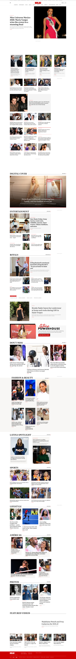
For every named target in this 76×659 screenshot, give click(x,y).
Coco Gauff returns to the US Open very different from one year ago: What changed (40, 501)
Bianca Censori (45, 0)
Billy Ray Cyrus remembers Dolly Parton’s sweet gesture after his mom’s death (59, 70)
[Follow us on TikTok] (16, 657)
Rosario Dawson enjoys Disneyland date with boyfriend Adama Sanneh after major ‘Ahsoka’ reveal (30, 605)
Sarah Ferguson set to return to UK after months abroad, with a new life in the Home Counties (16, 89)
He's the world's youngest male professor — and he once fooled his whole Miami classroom (15, 525)
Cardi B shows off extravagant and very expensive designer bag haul (42, 423)
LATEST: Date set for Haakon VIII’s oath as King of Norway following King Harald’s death (37, 289)
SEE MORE (48, 211)
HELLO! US (30, 653)
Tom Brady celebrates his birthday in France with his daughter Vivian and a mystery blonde (45, 600)
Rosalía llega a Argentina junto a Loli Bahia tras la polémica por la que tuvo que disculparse (43, 574)
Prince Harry (28, 0)
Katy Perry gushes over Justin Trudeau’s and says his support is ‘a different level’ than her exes (30, 138)
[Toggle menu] (10, 2)
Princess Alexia (41, 0)
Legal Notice (29, 657)
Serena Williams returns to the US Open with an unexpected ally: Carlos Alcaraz (19, 483)
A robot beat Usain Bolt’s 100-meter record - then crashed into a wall (29, 528)
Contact (52, 657)
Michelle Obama (37, 0)
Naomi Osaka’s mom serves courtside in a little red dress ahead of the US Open (15, 153)
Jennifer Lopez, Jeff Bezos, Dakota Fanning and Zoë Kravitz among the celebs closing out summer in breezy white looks (17, 424)
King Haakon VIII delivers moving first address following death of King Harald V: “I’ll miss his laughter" (30, 89)
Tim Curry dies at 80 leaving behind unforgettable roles (36, 245)
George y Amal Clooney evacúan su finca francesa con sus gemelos (15, 551)
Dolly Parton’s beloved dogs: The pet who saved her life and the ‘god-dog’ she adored (17, 364)
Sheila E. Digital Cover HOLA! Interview (44, 642)
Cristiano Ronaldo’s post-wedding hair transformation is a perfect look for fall (30, 428)
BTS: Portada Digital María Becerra (59, 642)
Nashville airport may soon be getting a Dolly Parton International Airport (44, 130)
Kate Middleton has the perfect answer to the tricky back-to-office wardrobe (16, 289)
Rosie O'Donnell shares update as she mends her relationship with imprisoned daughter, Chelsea (44, 138)
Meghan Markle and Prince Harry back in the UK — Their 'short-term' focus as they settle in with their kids (37, 280)
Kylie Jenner (53, 0)
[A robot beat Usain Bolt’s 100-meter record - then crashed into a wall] (30, 516)
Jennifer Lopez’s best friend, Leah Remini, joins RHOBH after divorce (15, 245)
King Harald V (15, 0)
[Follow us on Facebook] (10, 657)
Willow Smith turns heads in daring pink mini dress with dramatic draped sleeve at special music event (42, 404)
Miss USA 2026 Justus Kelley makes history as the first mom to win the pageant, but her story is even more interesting (58, 365)
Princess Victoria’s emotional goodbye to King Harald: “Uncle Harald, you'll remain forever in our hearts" (15, 70)
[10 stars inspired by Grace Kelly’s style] (15, 589)
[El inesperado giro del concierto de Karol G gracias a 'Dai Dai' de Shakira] (24, 566)
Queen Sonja (19, 0)
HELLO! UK (30, 652)
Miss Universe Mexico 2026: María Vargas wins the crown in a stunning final (20, 21)
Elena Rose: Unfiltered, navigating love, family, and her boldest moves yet (38, 200)
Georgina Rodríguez (32, 0)
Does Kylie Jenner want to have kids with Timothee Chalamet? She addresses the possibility (44, 153)
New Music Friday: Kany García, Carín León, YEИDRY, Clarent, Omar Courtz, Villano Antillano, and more (39, 222)
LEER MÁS (48, 534)
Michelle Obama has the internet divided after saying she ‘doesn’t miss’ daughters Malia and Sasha (16, 123)
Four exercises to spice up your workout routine (15, 643)
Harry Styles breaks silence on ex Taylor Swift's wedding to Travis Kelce (44, 70)
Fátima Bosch (60, 0)
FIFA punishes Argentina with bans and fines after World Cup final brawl (19, 501)
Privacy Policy (22, 657)
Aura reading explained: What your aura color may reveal (45, 523)
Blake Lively (57, 0)
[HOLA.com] (38, 2)
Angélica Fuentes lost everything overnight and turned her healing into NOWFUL (18, 458)
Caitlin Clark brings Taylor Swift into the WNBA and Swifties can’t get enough (17, 403)
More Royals (48, 254)
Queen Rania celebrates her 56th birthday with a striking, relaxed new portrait (30, 70)
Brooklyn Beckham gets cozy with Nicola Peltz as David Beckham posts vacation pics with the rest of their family (39, 103)
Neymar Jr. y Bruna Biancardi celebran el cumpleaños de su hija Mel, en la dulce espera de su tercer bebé (36, 554)
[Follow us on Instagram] (13, 657)
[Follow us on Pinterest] (15, 657)
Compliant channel (45, 657)
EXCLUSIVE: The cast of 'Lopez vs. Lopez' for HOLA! (30, 643)
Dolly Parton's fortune (23, 0)
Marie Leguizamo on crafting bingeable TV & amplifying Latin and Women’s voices (41, 441)
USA (62, 2)
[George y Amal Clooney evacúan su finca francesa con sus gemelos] (17, 543)
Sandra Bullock (50, 0)
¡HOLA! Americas (24, 653)
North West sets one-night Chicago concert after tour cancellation (36, 236)
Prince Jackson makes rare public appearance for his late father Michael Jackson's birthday (43, 89)
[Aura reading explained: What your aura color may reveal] (45, 514)
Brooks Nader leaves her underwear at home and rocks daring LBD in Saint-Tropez (46, 310)
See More (63, 173)
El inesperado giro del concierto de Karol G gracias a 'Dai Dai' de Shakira (22, 575)
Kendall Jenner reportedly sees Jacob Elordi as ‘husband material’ (44, 123)
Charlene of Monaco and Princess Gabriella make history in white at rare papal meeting (38, 371)
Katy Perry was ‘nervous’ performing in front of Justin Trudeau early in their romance (30, 123)
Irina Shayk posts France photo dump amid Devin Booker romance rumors (16, 138)
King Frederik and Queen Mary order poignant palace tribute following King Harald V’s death (16, 280)
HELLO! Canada (39, 652)
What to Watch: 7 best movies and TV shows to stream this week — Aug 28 (15, 236)
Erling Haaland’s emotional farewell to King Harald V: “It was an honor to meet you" (39, 265)
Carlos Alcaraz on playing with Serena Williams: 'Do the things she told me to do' (30, 153)
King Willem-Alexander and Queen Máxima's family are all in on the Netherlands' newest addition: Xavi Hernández (40, 483)
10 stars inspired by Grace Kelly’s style (15, 598)
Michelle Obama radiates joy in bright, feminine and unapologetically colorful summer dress (30, 399)
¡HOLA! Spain (23, 652)
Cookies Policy (36, 657)
